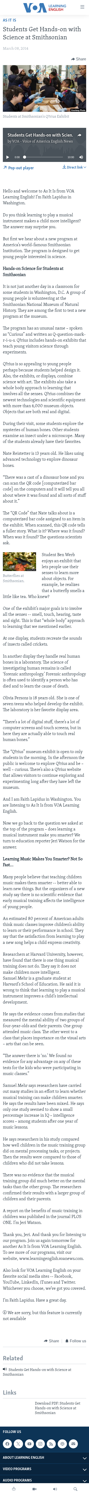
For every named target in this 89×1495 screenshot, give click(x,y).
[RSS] (51, 1443)
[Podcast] (62, 1443)
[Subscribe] (73, 1443)
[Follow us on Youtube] (29, 1443)
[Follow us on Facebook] (7, 1443)
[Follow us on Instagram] (40, 1443)
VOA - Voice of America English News (42, 141)
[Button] (78, 59)
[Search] (75, 1489)
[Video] (34, 1489)
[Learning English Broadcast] (55, 1489)
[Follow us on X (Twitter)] (18, 1443)
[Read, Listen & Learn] (13, 1489)
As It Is (9, 20)
